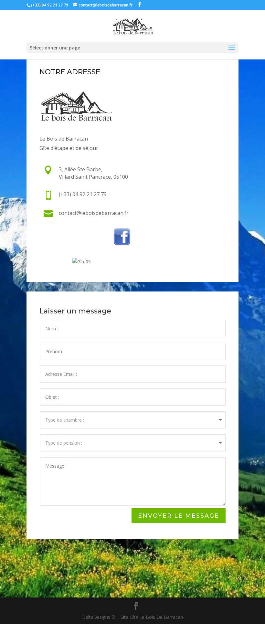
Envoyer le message (178, 515)
